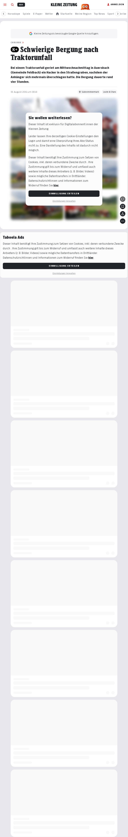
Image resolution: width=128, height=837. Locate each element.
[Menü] (5, 4)
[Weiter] (117, 13)
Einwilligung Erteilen (64, 193)
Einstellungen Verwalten (64, 201)
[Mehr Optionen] (122, 221)
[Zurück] (3, 13)
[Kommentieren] (122, 199)
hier (56, 185)
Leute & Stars (109, 92)
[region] (64, 13)
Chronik (16, 42)
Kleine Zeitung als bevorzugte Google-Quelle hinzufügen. (66, 33)
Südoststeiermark (90, 92)
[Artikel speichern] (122, 206)
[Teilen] (122, 213)
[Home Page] (64, 4)
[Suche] (12, 4)
